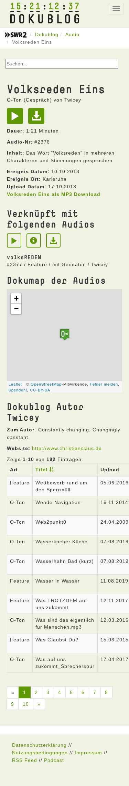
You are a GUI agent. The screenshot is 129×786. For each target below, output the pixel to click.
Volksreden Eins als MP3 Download (53, 194)
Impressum (88, 752)
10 (26, 704)
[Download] (38, 118)
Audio (72, 34)
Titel (41, 469)
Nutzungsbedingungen (40, 752)
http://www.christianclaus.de (67, 448)
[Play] (16, 118)
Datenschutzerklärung (39, 745)
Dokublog (46, 34)
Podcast (54, 760)
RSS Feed (24, 760)
